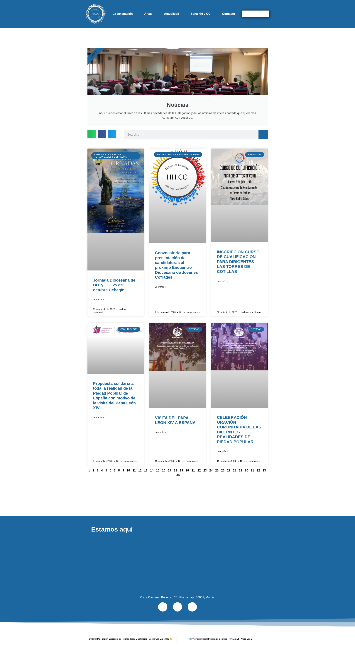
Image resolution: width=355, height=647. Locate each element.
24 (211, 470)
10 (128, 470)
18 (175, 470)
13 (146, 470)
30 (246, 470)
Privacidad (234, 639)
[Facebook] (177, 607)
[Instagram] (192, 607)
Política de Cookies (217, 639)
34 (178, 474)
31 (252, 470)
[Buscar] (265, 14)
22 (199, 470)
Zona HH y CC (201, 13)
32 (258, 470)
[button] (91, 134)
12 (140, 470)
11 (134, 470)
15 (157, 470)
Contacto (228, 13)
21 (193, 470)
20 (187, 470)
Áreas (148, 13)
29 (240, 470)
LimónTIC (166, 639)
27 (228, 470)
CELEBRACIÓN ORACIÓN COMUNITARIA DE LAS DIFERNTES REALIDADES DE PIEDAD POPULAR (239, 429)
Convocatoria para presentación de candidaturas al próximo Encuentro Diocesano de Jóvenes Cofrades (176, 265)
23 (205, 470)
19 (181, 470)
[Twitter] (162, 607)
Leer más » (98, 299)
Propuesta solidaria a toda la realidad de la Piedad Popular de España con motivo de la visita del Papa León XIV (114, 395)
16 (163, 470)
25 (217, 470)
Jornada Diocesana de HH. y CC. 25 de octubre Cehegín (114, 285)
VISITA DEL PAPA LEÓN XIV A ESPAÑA (175, 420)
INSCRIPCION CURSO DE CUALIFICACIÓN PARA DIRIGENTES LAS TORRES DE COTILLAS (238, 262)
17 (169, 470)
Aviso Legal (246, 639)
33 (264, 470)
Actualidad (171, 13)
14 (151, 470)
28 (234, 470)
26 (222, 470)
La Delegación (123, 13)
